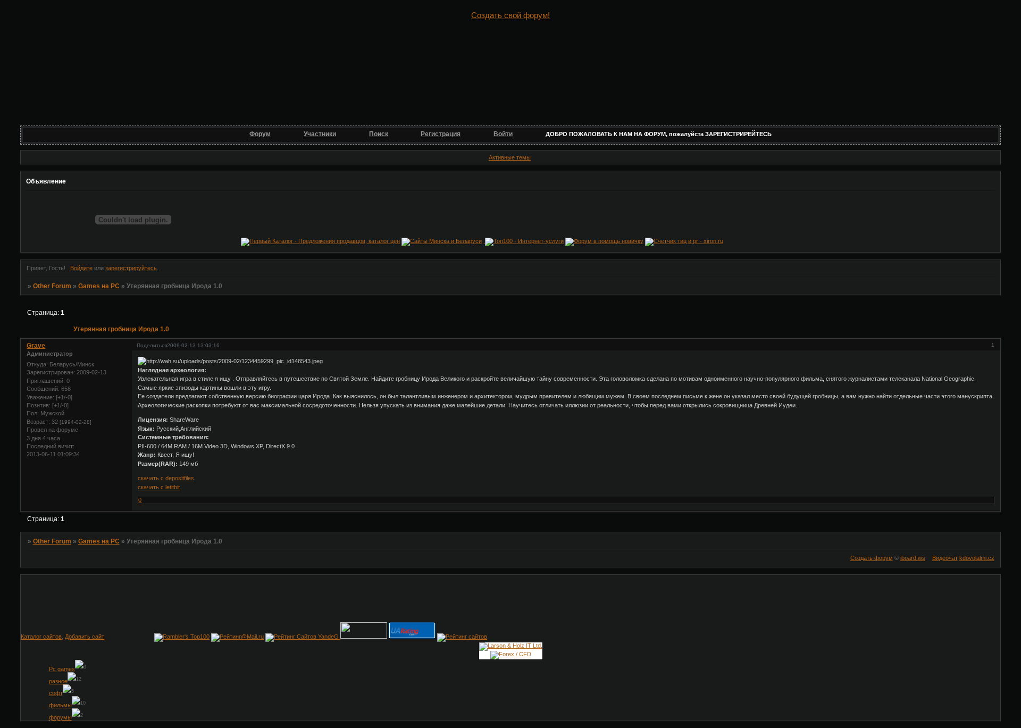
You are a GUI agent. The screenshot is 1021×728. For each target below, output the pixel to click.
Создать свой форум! (510, 15)
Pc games (62, 669)
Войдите (81, 268)
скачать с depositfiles (166, 478)
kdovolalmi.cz (976, 558)
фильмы (60, 705)
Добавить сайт (84, 636)
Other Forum (52, 286)
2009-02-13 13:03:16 (193, 345)
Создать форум (871, 558)
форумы (60, 717)
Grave (36, 345)
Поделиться (152, 345)
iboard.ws (912, 558)
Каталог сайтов (41, 636)
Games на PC (99, 286)
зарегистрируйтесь (131, 268)
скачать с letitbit (159, 487)
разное (58, 681)
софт (56, 693)
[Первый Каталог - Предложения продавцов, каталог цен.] (320, 241)
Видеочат (945, 558)
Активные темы (510, 157)
